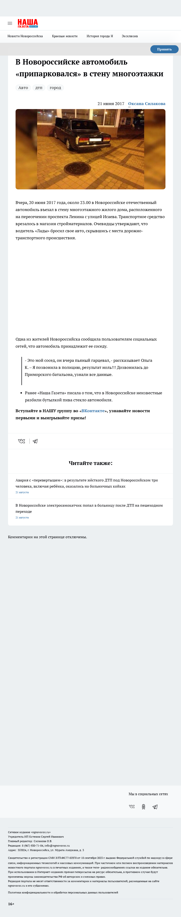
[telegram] (36, 441)
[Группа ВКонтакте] (132, 806)
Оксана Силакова (146, 103)
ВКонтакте (93, 410)
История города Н (100, 36)
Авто (23, 87)
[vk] (22, 441)
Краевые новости (65, 36)
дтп (38, 87)
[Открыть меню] (10, 23)
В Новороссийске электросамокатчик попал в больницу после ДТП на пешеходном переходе (89, 511)
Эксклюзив (130, 36)
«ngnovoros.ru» (41, 832)
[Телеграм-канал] (155, 806)
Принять (164, 49)
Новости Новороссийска (25, 36)
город (55, 87)
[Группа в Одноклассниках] (143, 806)
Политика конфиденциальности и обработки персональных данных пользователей (63, 892)
